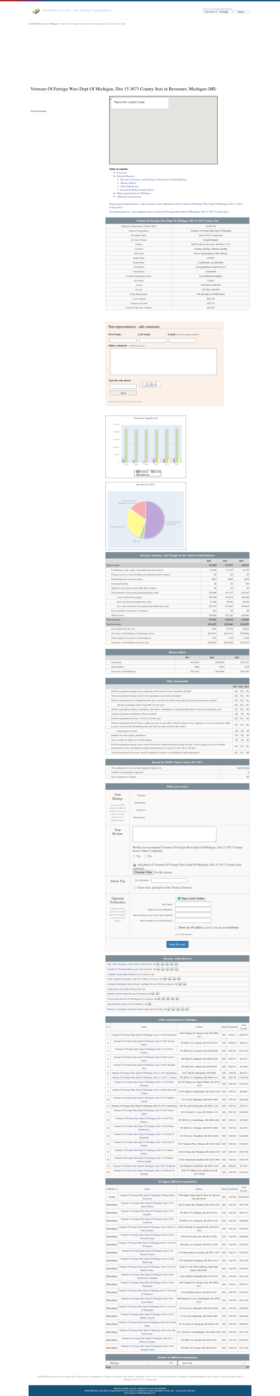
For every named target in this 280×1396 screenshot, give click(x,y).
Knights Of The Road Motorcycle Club (125, 969)
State (224, 1026)
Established (232, 1026)
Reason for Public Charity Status (137, 189)
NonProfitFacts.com (38, 24)
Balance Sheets (128, 183)
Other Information (130, 186)
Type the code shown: (119, 380)
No (150, 856)
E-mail (183, 334)
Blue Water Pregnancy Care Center (123, 963)
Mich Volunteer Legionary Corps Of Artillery (128, 978)
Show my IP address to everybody (209, 927)
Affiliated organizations (129, 196)
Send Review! (177, 944)
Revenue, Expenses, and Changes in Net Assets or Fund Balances (154, 179)
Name (144, 1026)
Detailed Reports (125, 176)
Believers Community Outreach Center (124, 1009)
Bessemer (210, 244)
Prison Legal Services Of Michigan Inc (125, 998)
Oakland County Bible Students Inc (123, 974)
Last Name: (144, 334)
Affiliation (110, 1188)
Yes (138, 856)
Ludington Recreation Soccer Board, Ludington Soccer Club (134, 983)
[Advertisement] (140, 54)
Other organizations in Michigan (134, 193)
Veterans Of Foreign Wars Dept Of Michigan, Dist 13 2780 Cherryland (144, 1034)
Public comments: (126, 345)
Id (107, 1026)
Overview (122, 172)
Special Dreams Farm (117, 1003)
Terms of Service (181, 887)
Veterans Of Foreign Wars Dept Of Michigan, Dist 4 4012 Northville (144, 1165)
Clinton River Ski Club (117, 989)
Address (199, 1026)
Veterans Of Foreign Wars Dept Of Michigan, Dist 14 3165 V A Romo (144, 1077)
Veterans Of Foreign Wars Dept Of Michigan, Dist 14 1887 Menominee (144, 1072)
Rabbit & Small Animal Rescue (121, 993)
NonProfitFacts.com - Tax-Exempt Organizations (76, 10)
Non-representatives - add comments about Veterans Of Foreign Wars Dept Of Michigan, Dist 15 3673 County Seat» (169, 211)
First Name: (114, 334)
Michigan (54, 24)
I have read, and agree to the (164, 887)
